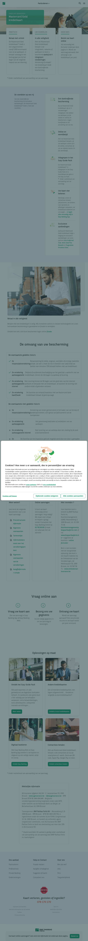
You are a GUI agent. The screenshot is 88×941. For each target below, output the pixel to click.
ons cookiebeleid (49, 484)
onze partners (31, 484)
